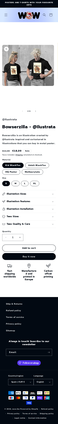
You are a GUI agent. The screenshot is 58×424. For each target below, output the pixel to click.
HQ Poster (11, 172)
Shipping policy (47, 413)
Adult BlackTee (37, 165)
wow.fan (16, 409)
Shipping (19, 155)
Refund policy (13, 310)
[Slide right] (35, 111)
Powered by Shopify (29, 409)
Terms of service (15, 317)
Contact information (37, 418)
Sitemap (10, 330)
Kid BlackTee (13, 165)
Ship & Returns (14, 303)
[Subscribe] (48, 352)
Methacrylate (32, 172)
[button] (6, 15)
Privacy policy (13, 323)
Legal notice (19, 418)
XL (34, 183)
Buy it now (29, 256)
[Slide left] (22, 111)
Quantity (6, 231)
